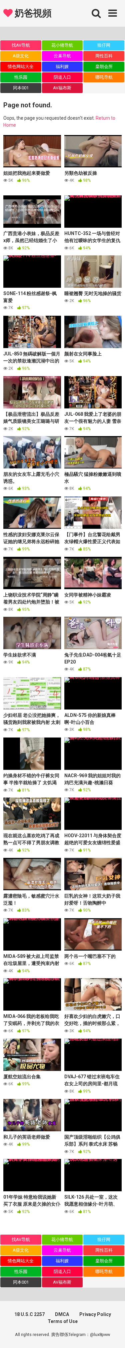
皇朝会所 (104, 66)
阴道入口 (62, 77)
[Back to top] (113, 1334)
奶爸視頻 (32, 13)
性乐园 (20, 77)
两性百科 (104, 55)
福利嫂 (62, 66)
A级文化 (21, 55)
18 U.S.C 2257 (29, 1314)
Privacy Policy (95, 1314)
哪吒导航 (104, 77)
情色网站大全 (21, 66)
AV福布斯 (62, 87)
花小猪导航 (62, 45)
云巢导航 (62, 55)
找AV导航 (21, 45)
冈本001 (21, 87)
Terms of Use (63, 1321)
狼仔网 (103, 45)
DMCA (62, 1314)
